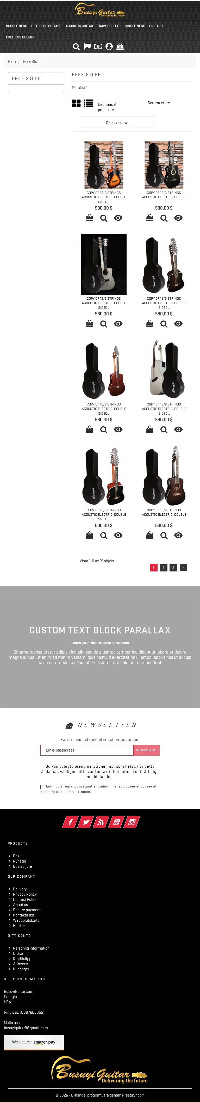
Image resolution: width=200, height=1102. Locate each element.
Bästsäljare (22, 866)
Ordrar (18, 953)
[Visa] (103, 218)
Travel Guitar (109, 26)
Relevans (118, 123)
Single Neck (135, 26)
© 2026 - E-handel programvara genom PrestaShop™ (100, 1095)
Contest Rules (24, 899)
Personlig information (31, 948)
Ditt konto (19, 935)
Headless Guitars (46, 26)
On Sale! (156, 26)
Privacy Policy (25, 894)
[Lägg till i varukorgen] (89, 218)
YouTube (123, 818)
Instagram (139, 818)
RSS (108, 818)
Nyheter (19, 861)
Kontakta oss (24, 915)
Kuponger (21, 969)
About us (20, 904)
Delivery (20, 889)
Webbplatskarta (26, 920)
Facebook (77, 818)
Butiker (19, 925)
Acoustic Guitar (79, 26)
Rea (16, 856)
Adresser (20, 964)
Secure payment (27, 910)
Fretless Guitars (20, 37)
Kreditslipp (22, 958)
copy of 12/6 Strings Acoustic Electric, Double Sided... (104, 197)
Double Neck (16, 26)
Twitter (93, 818)
